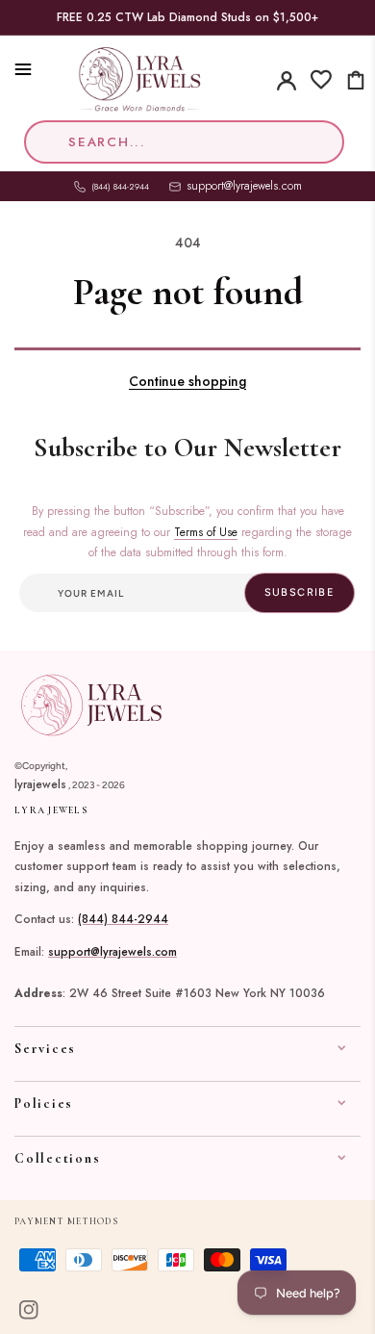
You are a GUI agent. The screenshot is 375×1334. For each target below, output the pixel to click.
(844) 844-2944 (123, 919)
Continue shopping (187, 381)
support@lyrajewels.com (244, 185)
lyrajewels (40, 784)
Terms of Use (206, 532)
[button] (14, 69)
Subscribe (299, 592)
